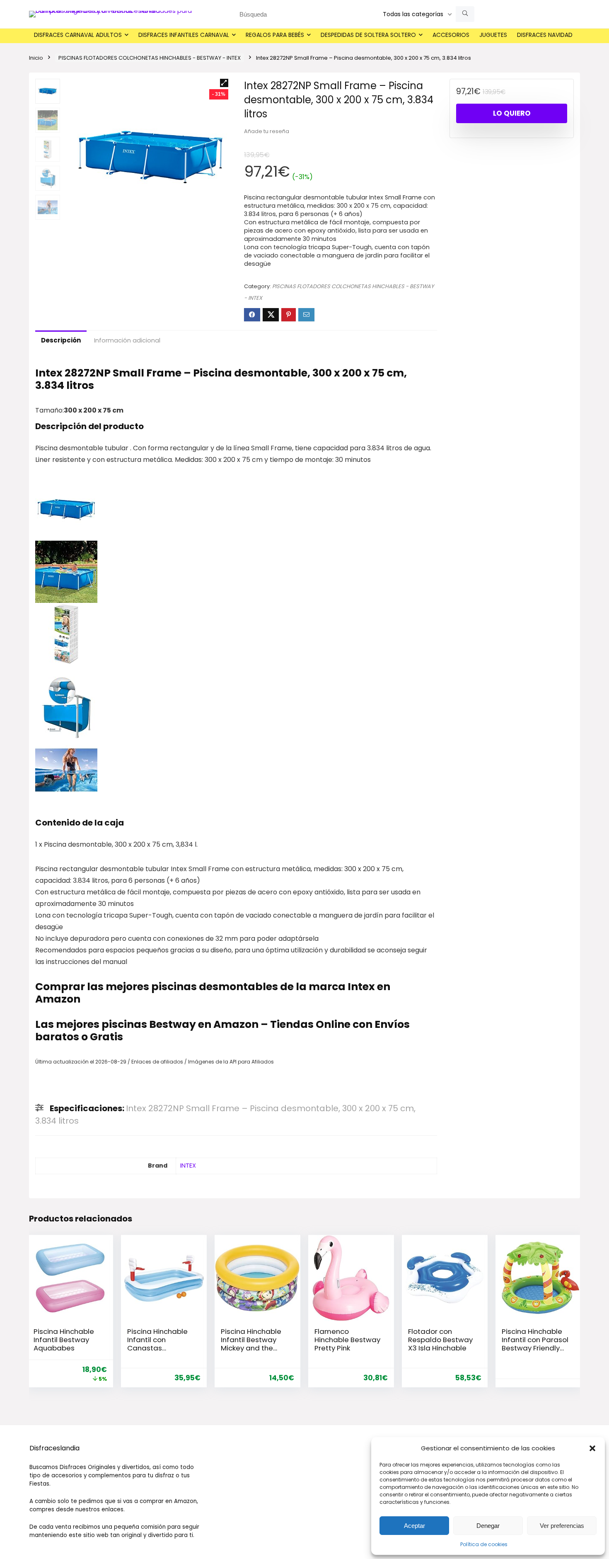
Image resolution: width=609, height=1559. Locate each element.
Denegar (488, 1525)
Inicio (36, 58)
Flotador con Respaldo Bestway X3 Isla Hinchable (440, 1339)
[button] (592, 1448)
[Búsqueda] (465, 14)
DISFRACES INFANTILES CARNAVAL (183, 35)
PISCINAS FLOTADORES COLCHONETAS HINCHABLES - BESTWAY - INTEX (149, 58)
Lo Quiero (512, 113)
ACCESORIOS (451, 35)
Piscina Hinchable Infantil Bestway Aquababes (64, 1339)
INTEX (188, 1165)
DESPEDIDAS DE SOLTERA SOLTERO (368, 35)
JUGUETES (493, 35)
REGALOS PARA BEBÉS (275, 35)
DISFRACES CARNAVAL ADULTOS (78, 35)
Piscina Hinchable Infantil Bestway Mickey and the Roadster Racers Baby (251, 1348)
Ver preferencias (562, 1525)
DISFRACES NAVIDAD (545, 35)
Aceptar (414, 1525)
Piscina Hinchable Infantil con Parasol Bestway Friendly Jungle (535, 1343)
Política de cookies (484, 1544)
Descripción (61, 340)
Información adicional (127, 340)
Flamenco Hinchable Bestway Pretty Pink (347, 1339)
